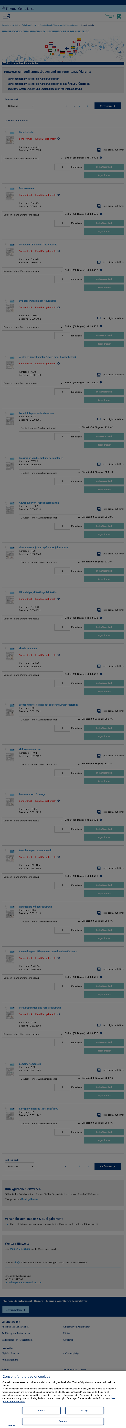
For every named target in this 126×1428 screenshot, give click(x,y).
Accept (84, 1410)
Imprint (12, 1425)
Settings (63, 1421)
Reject (41, 1410)
